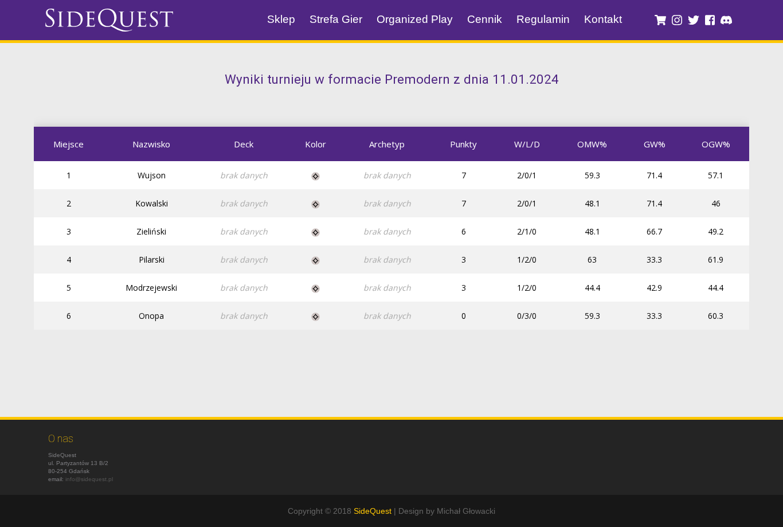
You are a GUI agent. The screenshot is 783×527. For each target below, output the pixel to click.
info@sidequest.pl (89, 479)
